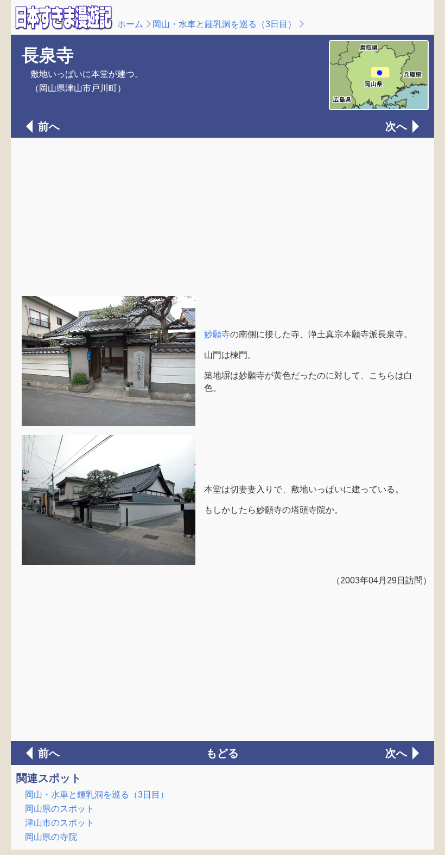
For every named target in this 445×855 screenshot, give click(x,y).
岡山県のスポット (59, 808)
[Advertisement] (222, 216)
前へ (49, 126)
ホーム (130, 24)
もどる (222, 753)
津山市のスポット (59, 822)
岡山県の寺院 (51, 836)
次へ (396, 126)
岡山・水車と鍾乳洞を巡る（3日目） (224, 24)
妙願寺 (217, 334)
